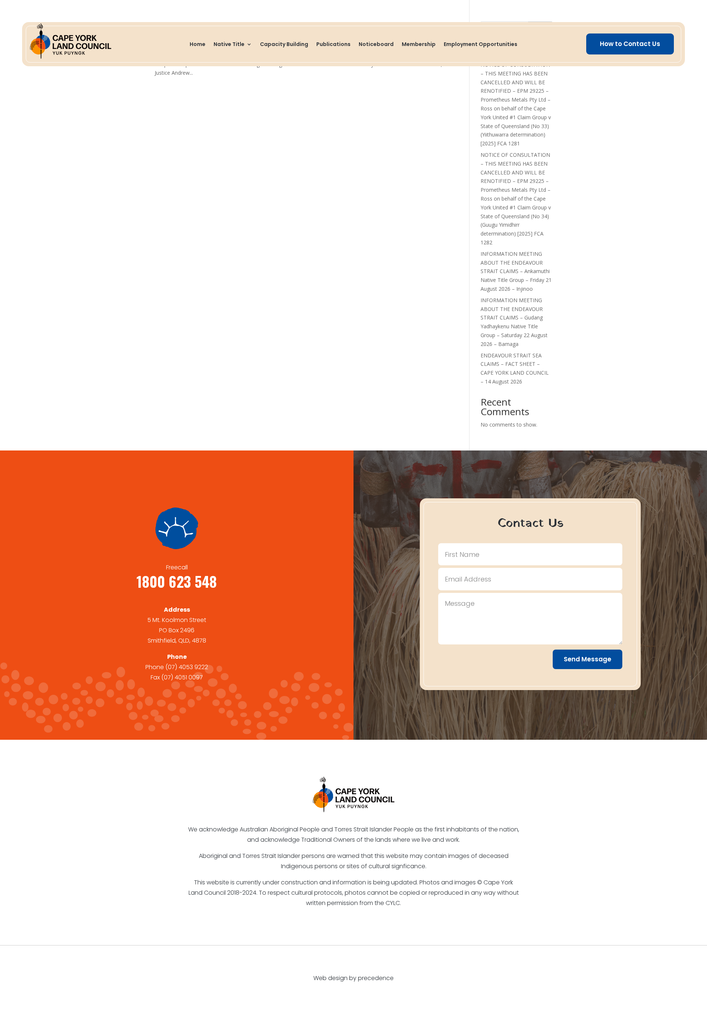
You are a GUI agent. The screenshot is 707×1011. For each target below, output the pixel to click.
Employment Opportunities (480, 45)
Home (197, 45)
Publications (333, 45)
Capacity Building (284, 45)
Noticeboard (376, 45)
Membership (419, 45)
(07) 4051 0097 (182, 677)
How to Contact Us (630, 43)
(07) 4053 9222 (186, 667)
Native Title (229, 45)
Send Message (587, 659)
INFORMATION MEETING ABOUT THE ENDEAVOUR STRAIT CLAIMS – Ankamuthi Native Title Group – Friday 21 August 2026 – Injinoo (516, 271)
